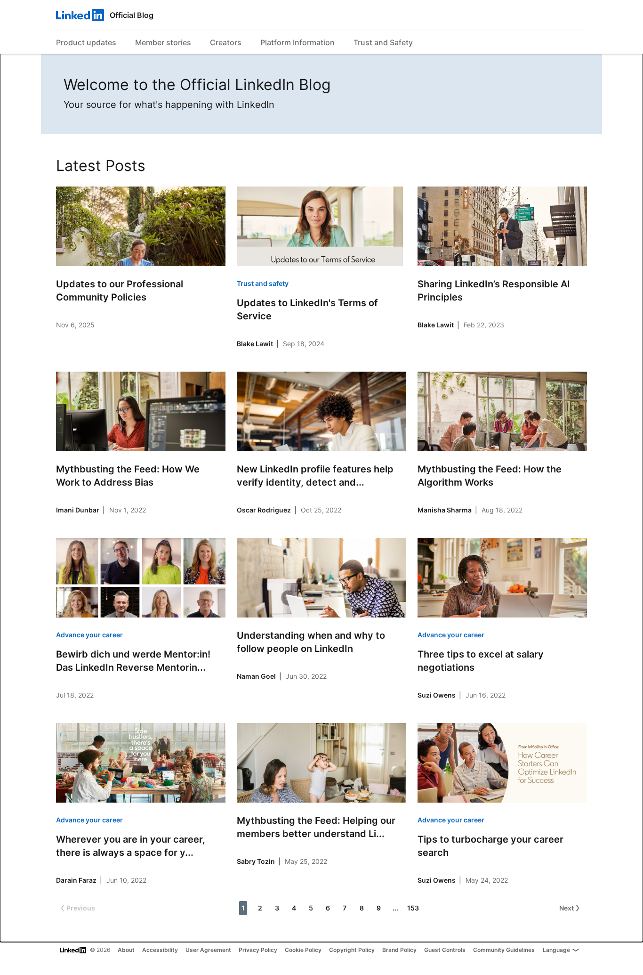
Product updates (86, 42)
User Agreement (208, 949)
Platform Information (297, 42)
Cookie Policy (303, 949)
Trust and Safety (383, 42)
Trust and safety (263, 283)
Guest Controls (445, 949)
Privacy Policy (258, 949)
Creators (225, 42)
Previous (80, 908)
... (395, 908)
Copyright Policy (352, 949)
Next (566, 908)
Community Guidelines (504, 949)
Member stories (163, 42)
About (126, 949)
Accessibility (160, 949)
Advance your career (89, 635)
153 (413, 908)
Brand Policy (399, 949)
